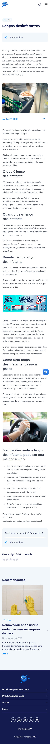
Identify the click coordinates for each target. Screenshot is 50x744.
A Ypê (5, 702)
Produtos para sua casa (15, 689)
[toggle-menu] (45, 4)
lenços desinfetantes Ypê (16, 130)
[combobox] (25, 729)
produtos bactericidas (31, 521)
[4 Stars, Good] (14, 559)
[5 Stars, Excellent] (17, 559)
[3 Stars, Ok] (10, 559)
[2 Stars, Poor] (7, 559)
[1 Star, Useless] (4, 559)
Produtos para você (13, 696)
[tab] (4, 653)
